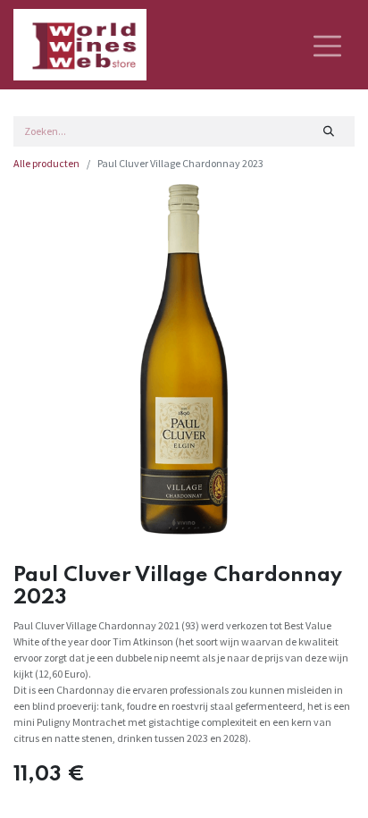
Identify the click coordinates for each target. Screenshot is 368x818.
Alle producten (46, 163)
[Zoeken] (329, 131)
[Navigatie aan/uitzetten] (327, 44)
